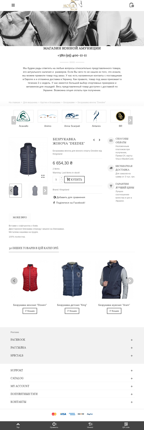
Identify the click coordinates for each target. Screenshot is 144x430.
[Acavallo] (24, 116)
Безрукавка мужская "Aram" (114, 305)
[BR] (120, 116)
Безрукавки (69, 102)
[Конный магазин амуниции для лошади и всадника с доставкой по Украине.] (72, 5)
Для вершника (30, 102)
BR (120, 126)
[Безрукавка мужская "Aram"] (114, 279)
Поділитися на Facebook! (70, 202)
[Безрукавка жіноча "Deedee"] (28, 159)
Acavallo (23, 126)
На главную (14, 102)
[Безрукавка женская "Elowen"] (30, 279)
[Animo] (48, 116)
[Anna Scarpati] (72, 116)
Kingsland (64, 189)
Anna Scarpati (72, 126)
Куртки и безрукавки (50, 102)
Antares (96, 126)
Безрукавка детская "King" (72, 305)
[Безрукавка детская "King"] (72, 279)
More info (20, 217)
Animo (47, 126)
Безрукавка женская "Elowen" (30, 305)
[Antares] (96, 116)
